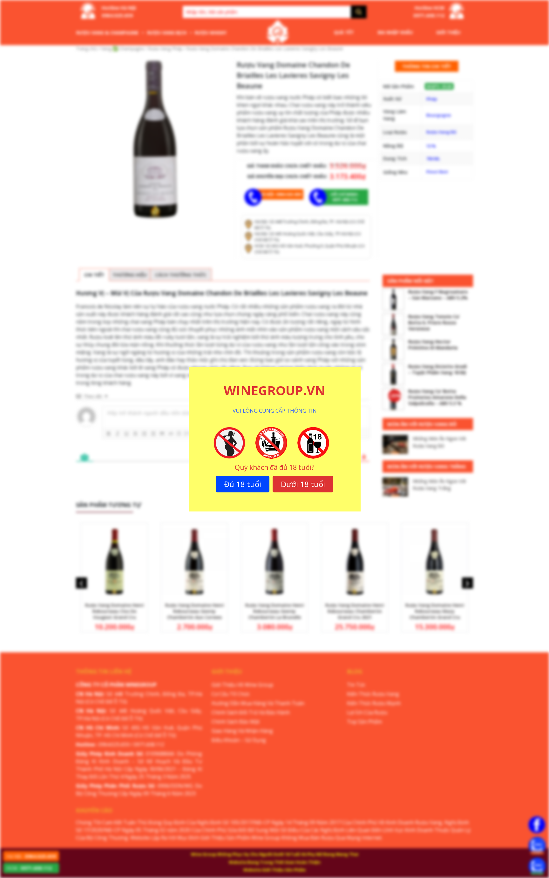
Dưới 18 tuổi (303, 484)
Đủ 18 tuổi (242, 484)
